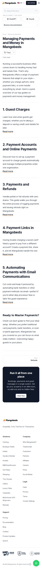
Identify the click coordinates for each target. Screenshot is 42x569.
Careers (26, 465)
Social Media (27, 474)
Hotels (5, 451)
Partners (26, 456)
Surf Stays (6, 470)
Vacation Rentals (9, 456)
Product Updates (9, 536)
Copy (9, 52)
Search (5, 541)
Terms (25, 496)
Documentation (8, 522)
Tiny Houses (7, 479)
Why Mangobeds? (29, 442)
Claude (31, 19)
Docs (4, 34)
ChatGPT (12, 19)
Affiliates (26, 461)
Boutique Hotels (8, 447)
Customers (27, 451)
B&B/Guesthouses (9, 465)
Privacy (25, 492)
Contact (5, 531)
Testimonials (27, 447)
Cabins (5, 484)
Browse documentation (13, 25)
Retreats (6, 505)
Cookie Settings (29, 501)
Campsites (6, 493)
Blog (4, 527)
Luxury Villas (7, 488)
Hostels (5, 461)
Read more (8, 131)
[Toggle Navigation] (39, 3)
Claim (25, 487)
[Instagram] (30, 564)
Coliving (6, 442)
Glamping (6, 474)
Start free (21, 396)
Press (25, 470)
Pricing (5, 518)
